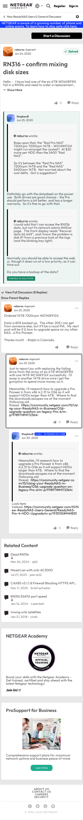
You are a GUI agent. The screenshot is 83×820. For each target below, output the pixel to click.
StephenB (23, 116)
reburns (19, 49)
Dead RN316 (20, 554)
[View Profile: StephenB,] (11, 118)
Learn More (42, 767)
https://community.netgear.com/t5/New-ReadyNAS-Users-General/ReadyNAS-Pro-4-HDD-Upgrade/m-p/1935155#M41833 (45, 510)
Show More (14, 89)
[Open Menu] (77, 16)
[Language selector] (39, 6)
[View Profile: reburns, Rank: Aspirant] (8, 51)
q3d (34, 561)
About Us (41, 789)
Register (60, 6)
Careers (41, 794)
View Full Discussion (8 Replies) (26, 292)
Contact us (41, 791)
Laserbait (37, 603)
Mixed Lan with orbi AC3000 (32, 570)
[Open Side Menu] (5, 6)
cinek (34, 616)
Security (41, 797)
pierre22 (36, 574)
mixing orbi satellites (26, 612)
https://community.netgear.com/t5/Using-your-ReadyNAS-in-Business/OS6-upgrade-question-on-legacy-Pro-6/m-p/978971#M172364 (43, 410)
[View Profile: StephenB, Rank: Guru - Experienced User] (15, 436)
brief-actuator (41, 587)
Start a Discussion (56, 36)
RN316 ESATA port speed (29, 596)
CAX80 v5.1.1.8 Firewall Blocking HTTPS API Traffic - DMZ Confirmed (42, 583)
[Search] (48, 6)
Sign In (73, 6)
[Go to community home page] (21, 6)
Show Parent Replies (15, 297)
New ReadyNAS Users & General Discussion (34, 16)
